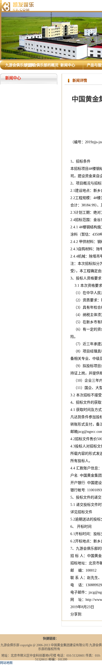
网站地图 (6, 663)
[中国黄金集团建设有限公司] (17, 5)
